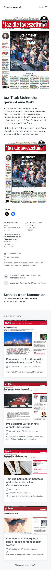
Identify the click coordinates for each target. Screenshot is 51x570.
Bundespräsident (11, 263)
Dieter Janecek (19, 436)
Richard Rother (17, 439)
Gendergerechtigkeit (34, 554)
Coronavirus (20, 496)
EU (16, 372)
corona (12, 496)
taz (8, 257)
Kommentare (31, 366)
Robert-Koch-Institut (34, 496)
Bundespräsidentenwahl (28, 263)
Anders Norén (30, 565)
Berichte (12, 493)
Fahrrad (30, 436)
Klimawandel (37, 372)
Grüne (36, 436)
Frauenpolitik (20, 554)
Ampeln (9, 436)
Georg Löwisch (25, 265)
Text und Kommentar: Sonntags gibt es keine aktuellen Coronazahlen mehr (24, 482)
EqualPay (10, 554)
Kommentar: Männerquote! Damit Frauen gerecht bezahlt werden (23, 541)
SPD (34, 265)
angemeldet (18, 298)
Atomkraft (10, 372)
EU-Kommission (25, 372)
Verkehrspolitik (30, 439)
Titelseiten (15, 257)
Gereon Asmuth (13, 7)
